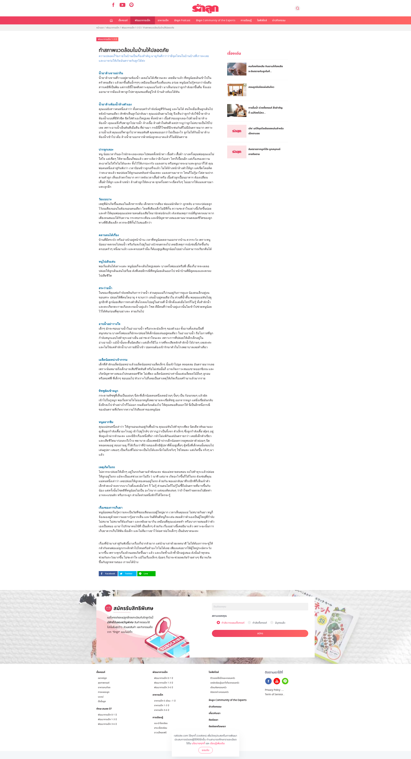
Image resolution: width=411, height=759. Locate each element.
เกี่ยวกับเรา (214, 713)
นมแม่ (101, 696)
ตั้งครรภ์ (123, 20)
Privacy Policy (272, 690)
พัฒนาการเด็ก (142, 20)
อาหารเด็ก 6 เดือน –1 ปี (164, 700)
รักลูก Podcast (182, 20)
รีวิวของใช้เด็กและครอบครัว (222, 678)
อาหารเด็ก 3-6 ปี (161, 710)
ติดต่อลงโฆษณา (217, 726)
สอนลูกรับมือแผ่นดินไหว (261, 87)
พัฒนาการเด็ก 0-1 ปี (107, 714)
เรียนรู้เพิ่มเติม (217, 743)
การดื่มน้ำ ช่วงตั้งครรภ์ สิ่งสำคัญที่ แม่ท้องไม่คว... (265, 110)
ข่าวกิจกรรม (278, 20)
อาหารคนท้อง (104, 687)
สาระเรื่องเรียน (160, 728)
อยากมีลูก (102, 678)
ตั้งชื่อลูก (102, 701)
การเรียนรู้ (246, 20)
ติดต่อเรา (213, 719)
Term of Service (274, 694)
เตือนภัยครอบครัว (218, 687)
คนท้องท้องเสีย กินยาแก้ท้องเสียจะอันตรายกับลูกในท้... (265, 68)
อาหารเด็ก (163, 20)
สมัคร (260, 633)
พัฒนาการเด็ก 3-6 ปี (107, 724)
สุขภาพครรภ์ (103, 682)
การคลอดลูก (103, 692)
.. (283, 690)
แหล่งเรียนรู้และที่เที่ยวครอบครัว (224, 682)
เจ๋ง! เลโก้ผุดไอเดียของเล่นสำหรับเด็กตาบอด (266, 131)
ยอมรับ (205, 750)
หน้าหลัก (111, 20)
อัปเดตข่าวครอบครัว (219, 692)
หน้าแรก (100, 27)
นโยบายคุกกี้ (198, 743)
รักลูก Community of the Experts (215, 20)
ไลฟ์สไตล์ (262, 20)
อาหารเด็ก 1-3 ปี (161, 705)
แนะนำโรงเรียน (161, 723)
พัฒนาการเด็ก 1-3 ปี (131, 27)
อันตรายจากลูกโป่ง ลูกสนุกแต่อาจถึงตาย (264, 151)
